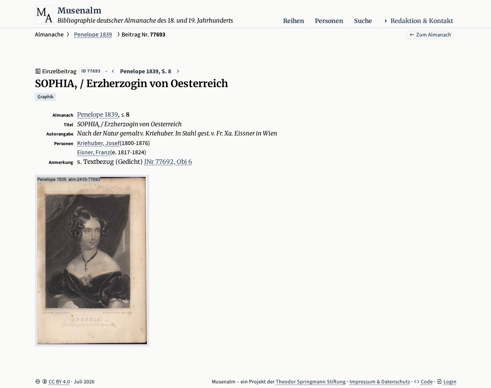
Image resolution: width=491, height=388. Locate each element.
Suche (363, 21)
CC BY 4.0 (59, 382)
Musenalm (79, 10)
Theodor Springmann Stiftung (311, 382)
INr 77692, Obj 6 (168, 161)
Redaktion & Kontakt (421, 21)
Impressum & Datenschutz (379, 382)
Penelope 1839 (93, 34)
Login (449, 382)
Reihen (293, 21)
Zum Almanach (433, 35)
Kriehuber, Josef (98, 143)
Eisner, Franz (93, 152)
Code (427, 382)
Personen (329, 21)
